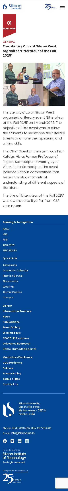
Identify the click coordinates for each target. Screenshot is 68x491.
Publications (11, 322)
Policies (8, 368)
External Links (12, 333)
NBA (5, 234)
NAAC (6, 229)
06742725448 (41, 428)
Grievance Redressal (16, 343)
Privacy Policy (12, 373)
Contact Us (10, 384)
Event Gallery (11, 327)
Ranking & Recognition (18, 222)
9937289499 (20, 428)
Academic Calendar (15, 270)
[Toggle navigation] (61, 7)
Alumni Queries (12, 292)
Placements (10, 281)
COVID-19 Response (16, 338)
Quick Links (10, 258)
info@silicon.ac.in (23, 433)
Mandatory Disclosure (17, 357)
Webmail (8, 286)
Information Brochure (17, 311)
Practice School (12, 276)
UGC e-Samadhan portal (19, 349)
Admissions (10, 265)
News (6, 316)
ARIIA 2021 (9, 245)
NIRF (5, 239)
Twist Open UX (21, 470)
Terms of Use (11, 379)
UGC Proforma (12, 363)
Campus (8, 297)
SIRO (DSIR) (10, 250)
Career (7, 306)
